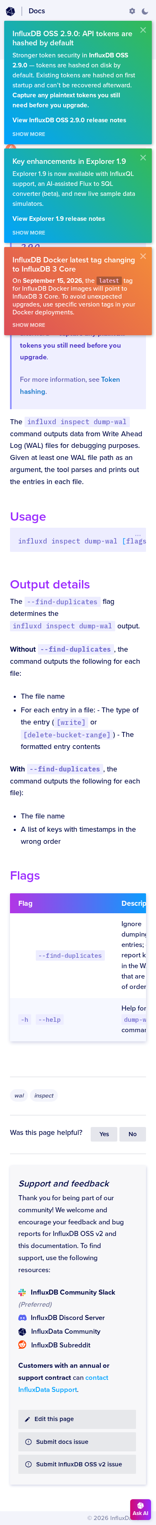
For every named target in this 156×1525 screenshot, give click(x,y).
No (133, 1134)
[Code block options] (138, 535)
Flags (25, 875)
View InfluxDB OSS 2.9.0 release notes (69, 120)
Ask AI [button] (141, 1513)
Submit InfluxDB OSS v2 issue (79, 1464)
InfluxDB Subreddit (60, 1345)
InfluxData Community (65, 1331)
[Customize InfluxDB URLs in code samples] (132, 11)
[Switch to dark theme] (145, 11)
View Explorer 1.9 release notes (58, 219)
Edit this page (54, 1419)
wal (18, 1095)
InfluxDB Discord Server (68, 1318)
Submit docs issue (62, 1442)
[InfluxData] (10, 11)
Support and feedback (63, 1183)
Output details (50, 584)
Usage (28, 516)
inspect (43, 1095)
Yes (104, 1134)
